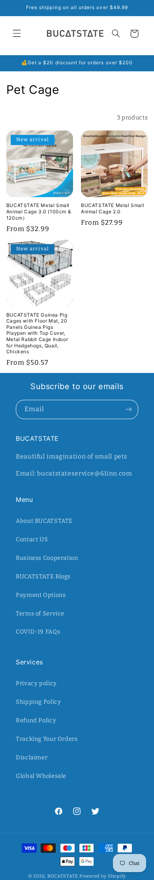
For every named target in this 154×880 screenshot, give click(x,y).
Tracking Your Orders (47, 738)
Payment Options (41, 594)
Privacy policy (36, 683)
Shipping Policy (38, 701)
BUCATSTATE (62, 876)
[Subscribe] (129, 409)
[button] (17, 33)
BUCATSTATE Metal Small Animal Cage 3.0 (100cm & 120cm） (38, 211)
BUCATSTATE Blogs (43, 576)
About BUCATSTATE (44, 520)
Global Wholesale (41, 775)
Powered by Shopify (102, 876)
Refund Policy (36, 720)
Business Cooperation (47, 557)
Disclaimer (31, 757)
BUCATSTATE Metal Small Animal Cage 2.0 (112, 208)
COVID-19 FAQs (38, 631)
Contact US (32, 539)
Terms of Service (40, 613)
